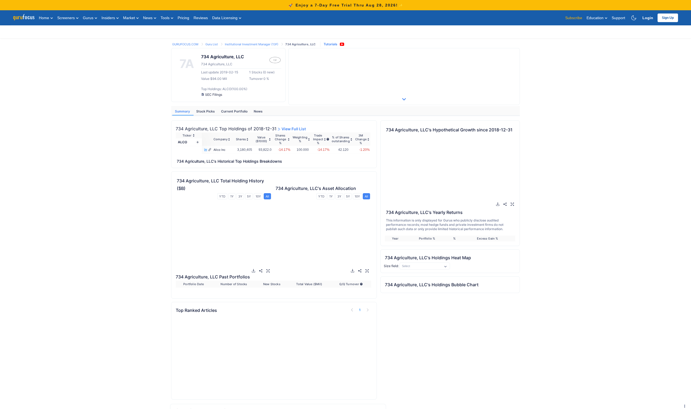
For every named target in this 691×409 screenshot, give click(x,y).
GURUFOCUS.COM (185, 44)
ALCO (182, 142)
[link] (185, 44)
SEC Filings (213, 95)
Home (44, 18)
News (148, 18)
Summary (183, 111)
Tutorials (330, 44)
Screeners (66, 18)
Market (129, 18)
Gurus (88, 18)
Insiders (108, 18)
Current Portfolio (234, 111)
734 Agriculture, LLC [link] (300, 44)
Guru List (212, 44)
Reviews (201, 18)
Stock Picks (206, 111)
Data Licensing (225, 18)
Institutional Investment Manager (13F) (252, 44)
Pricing (183, 18)
